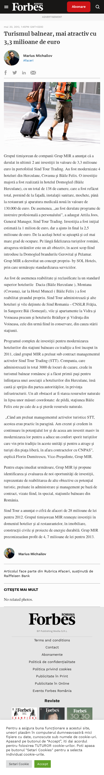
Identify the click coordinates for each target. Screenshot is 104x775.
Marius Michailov (37, 56)
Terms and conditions (52, 640)
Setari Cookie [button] (19, 764)
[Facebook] (5, 73)
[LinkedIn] (24, 73)
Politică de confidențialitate (52, 662)
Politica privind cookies (52, 669)
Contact (52, 647)
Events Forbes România (52, 691)
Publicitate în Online (52, 683)
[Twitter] (14, 73)
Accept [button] (42, 764)
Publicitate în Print (52, 676)
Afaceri (28, 60)
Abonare (79, 7)
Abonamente (52, 654)
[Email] (33, 73)
